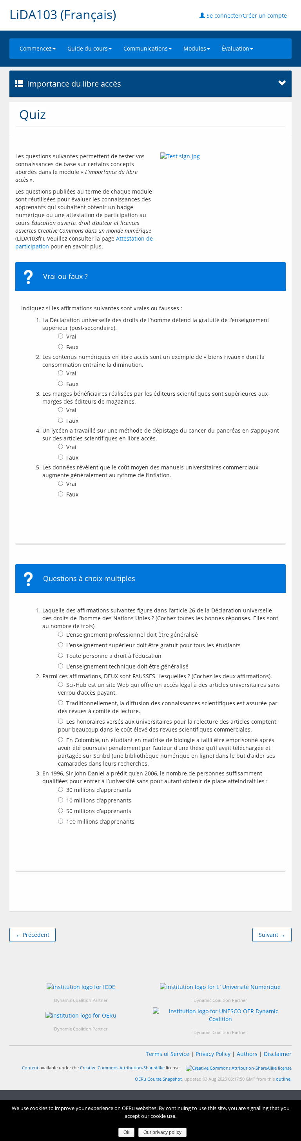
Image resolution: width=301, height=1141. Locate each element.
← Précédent (32, 934)
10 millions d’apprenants (98, 800)
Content (30, 1067)
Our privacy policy (162, 1132)
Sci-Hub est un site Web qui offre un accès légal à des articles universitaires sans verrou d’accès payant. (169, 688)
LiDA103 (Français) (62, 14)
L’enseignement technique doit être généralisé (127, 666)
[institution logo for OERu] (81, 1015)
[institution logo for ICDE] (81, 987)
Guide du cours (87, 48)
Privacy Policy (213, 1054)
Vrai (71, 336)
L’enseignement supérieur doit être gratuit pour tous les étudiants (153, 645)
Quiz (32, 114)
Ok (126, 1132)
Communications (145, 48)
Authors (247, 1054)
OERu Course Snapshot (158, 1079)
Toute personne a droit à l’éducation (113, 655)
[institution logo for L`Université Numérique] (220, 987)
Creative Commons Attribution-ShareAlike (122, 1067)
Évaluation (235, 48)
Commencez (36, 48)
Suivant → (272, 934)
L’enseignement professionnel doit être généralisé (132, 634)
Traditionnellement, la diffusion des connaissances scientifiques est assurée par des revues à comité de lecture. (167, 707)
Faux (72, 347)
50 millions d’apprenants (98, 811)
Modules (194, 48)
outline (283, 1079)
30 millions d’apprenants (98, 789)
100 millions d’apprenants (100, 821)
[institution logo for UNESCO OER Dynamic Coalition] (220, 1015)
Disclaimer (278, 1054)
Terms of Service (167, 1054)
